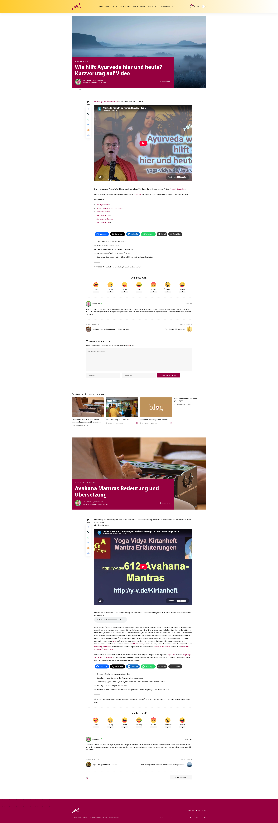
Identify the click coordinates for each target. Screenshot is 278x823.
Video (85, 61)
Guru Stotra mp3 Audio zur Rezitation (111, 241)
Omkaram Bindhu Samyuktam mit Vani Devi (113, 674)
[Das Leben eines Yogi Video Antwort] (156, 407)
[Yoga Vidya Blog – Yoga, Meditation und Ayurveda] (75, 810)
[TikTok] (205, 810)
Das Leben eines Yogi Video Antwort (154, 419)
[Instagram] (202, 810)
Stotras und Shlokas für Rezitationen (178, 699)
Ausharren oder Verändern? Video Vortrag (113, 253)
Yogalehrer (137, 194)
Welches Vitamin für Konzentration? (109, 208)
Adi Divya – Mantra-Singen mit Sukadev (112, 685)
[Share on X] (88, 114)
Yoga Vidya (171, 654)
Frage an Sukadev (116, 267)
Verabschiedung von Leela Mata (118, 419)
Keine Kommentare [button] (182, 777)
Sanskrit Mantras (159, 699)
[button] (194, 6)
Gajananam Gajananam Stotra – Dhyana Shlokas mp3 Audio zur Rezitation (125, 257)
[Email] (88, 129)
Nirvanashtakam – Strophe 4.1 (108, 245)
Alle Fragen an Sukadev (105, 219)
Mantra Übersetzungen (162, 646)
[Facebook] (197, 810)
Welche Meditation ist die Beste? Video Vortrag (115, 249)
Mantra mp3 (134, 699)
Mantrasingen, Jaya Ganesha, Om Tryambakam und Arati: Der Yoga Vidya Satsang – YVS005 (131, 682)
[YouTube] (199, 810)
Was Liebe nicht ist (103, 215)
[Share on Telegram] (88, 124)
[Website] (191, 303)
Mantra (78, 482)
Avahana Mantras (109, 699)
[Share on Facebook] (88, 109)
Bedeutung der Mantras (102, 646)
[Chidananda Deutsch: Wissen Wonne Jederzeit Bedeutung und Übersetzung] (88, 407)
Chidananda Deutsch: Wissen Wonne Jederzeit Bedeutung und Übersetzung (86, 420)
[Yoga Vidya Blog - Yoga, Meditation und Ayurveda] (76, 6)
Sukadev (78, 61)
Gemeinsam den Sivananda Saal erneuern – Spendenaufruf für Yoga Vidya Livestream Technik (133, 689)
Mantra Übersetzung (146, 699)
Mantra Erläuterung (122, 699)
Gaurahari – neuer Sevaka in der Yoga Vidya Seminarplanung (120, 678)
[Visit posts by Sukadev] (78, 82)
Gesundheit (181, 189)
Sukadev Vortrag (137, 267)
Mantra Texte (138, 644)
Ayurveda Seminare (103, 212)
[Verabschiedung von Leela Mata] (122, 407)
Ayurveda (173, 189)
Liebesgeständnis (103, 204)
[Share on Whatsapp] (88, 119)
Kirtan (114, 641)
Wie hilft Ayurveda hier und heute (106, 101)
